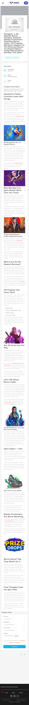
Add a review (9, 57)
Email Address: (6, 622)
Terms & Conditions (21, 700)
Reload (17, 636)
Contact (21, 692)
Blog (7, 692)
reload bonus (19, 240)
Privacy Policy (17, 642)
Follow (17, 57)
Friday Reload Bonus (9, 521)
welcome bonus (20, 116)
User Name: (5, 616)
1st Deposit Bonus (18, 163)
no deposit (22, 281)
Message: (5, 633)
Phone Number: (6, 627)
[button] (3, 3)
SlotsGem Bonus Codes (9, 402)
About (13, 692)
